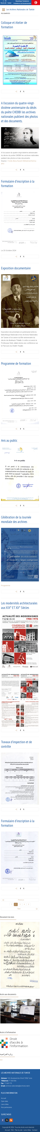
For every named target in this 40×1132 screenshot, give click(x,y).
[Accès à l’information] (14, 1042)
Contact (9, 3)
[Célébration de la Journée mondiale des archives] (20, 554)
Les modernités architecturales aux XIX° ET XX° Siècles (19, 605)
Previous (21, 900)
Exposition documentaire (16, 268)
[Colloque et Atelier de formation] (20, 60)
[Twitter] (7, 1120)
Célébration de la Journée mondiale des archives (16, 519)
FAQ (12, 1130)
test (1, 1060)
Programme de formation (16, 363)
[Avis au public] (20, 474)
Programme (5, 586)
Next (18, 909)
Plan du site (3, 3)
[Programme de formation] (20, 397)
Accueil (3, 1098)
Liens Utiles (5, 1104)
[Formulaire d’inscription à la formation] (20, 219)
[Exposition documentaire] (20, 301)
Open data (4, 1101)
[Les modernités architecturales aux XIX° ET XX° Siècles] (20, 641)
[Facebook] (2, 1120)
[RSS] (11, 1120)
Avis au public (9, 440)
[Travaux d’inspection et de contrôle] (20, 779)
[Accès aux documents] (20, 1010)
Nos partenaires (6, 1107)
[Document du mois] (20, 955)
